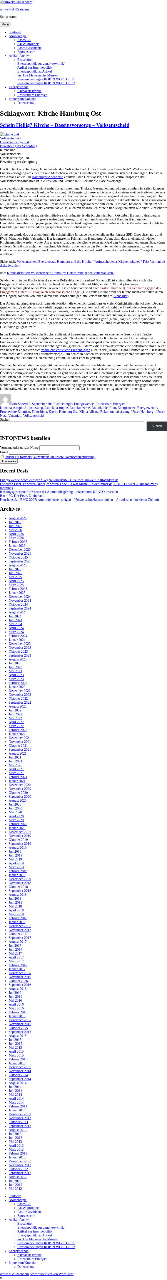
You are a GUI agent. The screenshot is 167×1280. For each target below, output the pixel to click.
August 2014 (18, 1083)
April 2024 (16, 628)
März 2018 (16, 914)
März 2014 (16, 1102)
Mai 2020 (15, 812)
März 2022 (16, 726)
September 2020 (20, 796)
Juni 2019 (15, 855)
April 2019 (16, 863)
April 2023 (16, 675)
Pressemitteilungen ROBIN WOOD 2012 (46, 83)
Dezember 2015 (20, 1020)
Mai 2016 (15, 1000)
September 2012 (20, 1173)
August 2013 (18, 1130)
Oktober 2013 (18, 1122)
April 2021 (16, 769)
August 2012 (18, 1177)
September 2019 (20, 843)
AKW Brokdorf (28, 44)
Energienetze (126, 408)
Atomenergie (18, 36)
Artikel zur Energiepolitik (34, 67)
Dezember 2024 (20, 596)
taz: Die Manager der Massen (37, 75)
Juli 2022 (15, 710)
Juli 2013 (15, 1134)
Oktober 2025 (18, 557)
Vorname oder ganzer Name (19, 447)
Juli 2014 (15, 1087)
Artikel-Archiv (19, 56)
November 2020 (20, 789)
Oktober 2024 (18, 604)
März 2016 (16, 1008)
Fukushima (39, 411)
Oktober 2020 (18, 792)
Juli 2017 (15, 945)
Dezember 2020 (20, 785)
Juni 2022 (15, 714)
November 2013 (20, 1118)
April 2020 (16, 816)
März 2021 (16, 773)
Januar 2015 (17, 1063)
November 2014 (20, 1071)
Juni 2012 (15, 1185)
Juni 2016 (15, 996)
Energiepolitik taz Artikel (34, 71)
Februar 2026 (18, 541)
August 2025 (18, 565)
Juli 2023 (15, 663)
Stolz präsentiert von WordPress (51, 1274)
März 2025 (16, 585)
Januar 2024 (17, 640)
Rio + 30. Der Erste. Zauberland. (22, 496)
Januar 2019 (17, 875)
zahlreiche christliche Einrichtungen (65, 350)
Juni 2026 (15, 526)
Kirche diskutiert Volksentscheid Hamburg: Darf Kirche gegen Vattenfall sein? (60, 273)
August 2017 (18, 941)
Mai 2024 (15, 624)
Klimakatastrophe (29, 91)
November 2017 (20, 930)
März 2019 (16, 867)
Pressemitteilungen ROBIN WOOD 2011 (46, 79)
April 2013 (16, 1145)
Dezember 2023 (20, 643)
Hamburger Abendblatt (47, 177)
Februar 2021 (18, 777)
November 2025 (20, 553)
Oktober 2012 (18, 1169)
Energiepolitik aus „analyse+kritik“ (41, 63)
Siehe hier (120, 296)
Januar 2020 (17, 828)
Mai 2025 (15, 577)
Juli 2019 (15, 851)
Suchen (5, 419)
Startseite (15, 32)
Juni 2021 (15, 761)
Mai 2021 (15, 765)
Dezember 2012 (20, 1161)
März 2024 (16, 632)
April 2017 (16, 957)
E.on (112, 408)
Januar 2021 (17, 781)
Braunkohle (100, 408)
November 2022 (20, 694)
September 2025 (20, 561)
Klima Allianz (89, 411)
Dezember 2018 (20, 879)
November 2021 (20, 741)
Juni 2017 (15, 949)
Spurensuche (26, 52)
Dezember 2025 (20, 549)
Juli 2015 (15, 1039)
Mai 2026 (15, 530)
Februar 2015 (18, 1059)
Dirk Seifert (19, 404)
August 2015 (18, 1036)
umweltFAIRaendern (14, 9)
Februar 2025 (18, 589)
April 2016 (16, 1004)
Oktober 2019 (18, 839)
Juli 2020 (15, 804)
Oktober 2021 (18, 745)
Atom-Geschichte (29, 48)
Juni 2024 (15, 620)
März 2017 (16, 961)
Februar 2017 (18, 965)
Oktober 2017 (18, 934)
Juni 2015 (15, 1043)
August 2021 (18, 753)
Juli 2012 (15, 1181)
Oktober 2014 (18, 1075)
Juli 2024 (15, 616)
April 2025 (16, 581)
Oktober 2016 (18, 981)
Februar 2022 (18, 730)
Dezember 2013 (20, 1114)
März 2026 (16, 538)
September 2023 (20, 655)
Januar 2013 (17, 1157)
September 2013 (20, 1126)
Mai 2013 (15, 1141)
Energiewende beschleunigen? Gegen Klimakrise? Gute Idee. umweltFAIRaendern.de (59, 480)
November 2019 (20, 836)
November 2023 (20, 647)
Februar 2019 (18, 871)
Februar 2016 (18, 1012)
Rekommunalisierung (115, 411)
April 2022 (16, 722)
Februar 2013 (18, 1153)
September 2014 (20, 1079)
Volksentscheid (33, 415)
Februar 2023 (18, 683)
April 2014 (16, 1098)
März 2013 (16, 1149)
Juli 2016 (15, 992)
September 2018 (20, 890)
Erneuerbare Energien (32, 95)
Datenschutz (25, 103)
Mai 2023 (15, 671)
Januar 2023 (17, 687)
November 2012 (20, 1165)
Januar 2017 (17, 969)
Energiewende (18, 87)
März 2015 (16, 1055)
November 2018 (20, 883)
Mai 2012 (15, 1188)
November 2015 (20, 1024)
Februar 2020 (18, 824)
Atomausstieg (33, 408)
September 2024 (20, 608)
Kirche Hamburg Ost (63, 411)
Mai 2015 (15, 1047)
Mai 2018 (15, 906)
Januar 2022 (17, 734)
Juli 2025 (15, 569)
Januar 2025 (17, 592)
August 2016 (18, 988)
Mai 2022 (15, 718)
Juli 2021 (15, 757)
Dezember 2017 (20, 926)
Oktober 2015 (18, 1028)
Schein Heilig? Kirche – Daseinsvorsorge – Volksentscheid (64, 125)
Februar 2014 (18, 1106)
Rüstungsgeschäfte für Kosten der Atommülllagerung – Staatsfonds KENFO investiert (59, 492)
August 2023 (18, 659)
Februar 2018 (18, 918)
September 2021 (20, 749)
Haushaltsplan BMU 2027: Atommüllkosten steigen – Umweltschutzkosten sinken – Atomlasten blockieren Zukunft (79, 499)
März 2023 (16, 679)
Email (4, 452)
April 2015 (16, 1051)
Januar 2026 (17, 545)
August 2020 (18, 800)
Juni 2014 (15, 1090)
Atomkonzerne (79, 408)
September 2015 (20, 1032)
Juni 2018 (15, 902)
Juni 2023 (15, 667)
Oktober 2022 (18, 698)
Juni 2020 (15, 808)
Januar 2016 (17, 1016)
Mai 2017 (15, 953)
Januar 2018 (17, 922)
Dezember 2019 (20, 832)
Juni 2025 (15, 573)
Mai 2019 (15, 859)
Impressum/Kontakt (22, 99)
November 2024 (20, 600)
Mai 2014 (15, 1094)
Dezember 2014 (20, 1067)
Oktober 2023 (18, 651)
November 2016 (20, 977)
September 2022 (20, 702)
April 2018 (16, 910)
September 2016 (20, 985)
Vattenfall (14, 415)
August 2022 (18, 706)
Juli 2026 (15, 522)
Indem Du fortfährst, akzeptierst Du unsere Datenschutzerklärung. (50, 457)
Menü (5, 24)
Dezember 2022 (20, 690)
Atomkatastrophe (56, 408)
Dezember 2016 (20, 973)
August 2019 (18, 847)
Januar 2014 (17, 1110)
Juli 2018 (15, 898)
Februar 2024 (18, 636)
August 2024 (18, 612)
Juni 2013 (15, 1137)
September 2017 (20, 938)
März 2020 (16, 820)
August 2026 (18, 518)
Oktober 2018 (18, 887)
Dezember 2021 (20, 738)
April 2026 (16, 534)
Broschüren (25, 59)
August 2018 (18, 894)
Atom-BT (24, 40)
